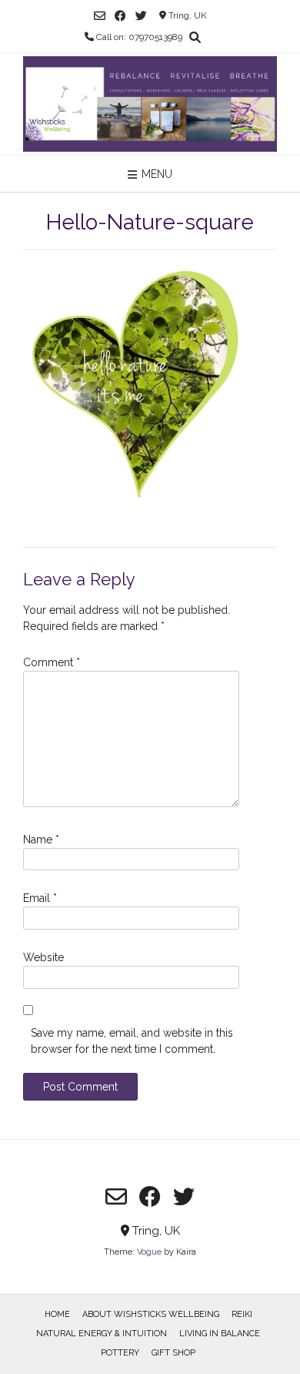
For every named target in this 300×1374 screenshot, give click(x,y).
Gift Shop (173, 1353)
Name (41, 839)
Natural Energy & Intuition (101, 1334)
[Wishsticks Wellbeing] (150, 104)
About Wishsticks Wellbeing (150, 1314)
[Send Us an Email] (99, 15)
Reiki (242, 1314)
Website (43, 957)
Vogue (149, 1252)
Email (40, 898)
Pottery (120, 1353)
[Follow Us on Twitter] (141, 15)
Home (57, 1314)
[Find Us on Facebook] (120, 15)
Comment (51, 662)
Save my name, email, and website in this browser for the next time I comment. (132, 1041)
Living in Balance (219, 1334)
